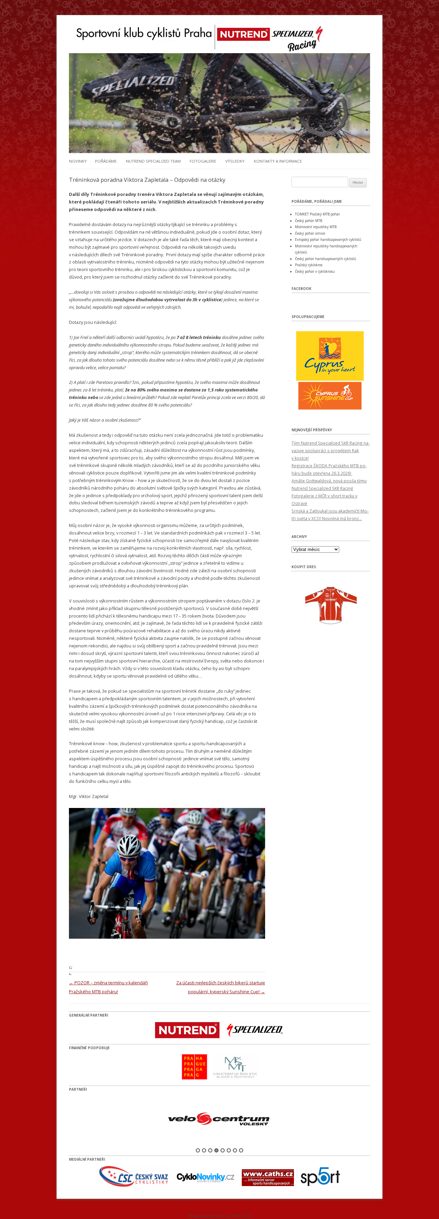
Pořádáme (106, 161)
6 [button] (229, 1150)
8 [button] (241, 1150)
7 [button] (235, 1150)
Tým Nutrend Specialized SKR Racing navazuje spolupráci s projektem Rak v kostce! (331, 450)
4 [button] (216, 1150)
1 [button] (198, 1150)
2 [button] (204, 1150)
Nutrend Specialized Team (153, 161)
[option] (219, 1119)
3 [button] (210, 1150)
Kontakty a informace (278, 161)
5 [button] (223, 1150)
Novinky (78, 161)
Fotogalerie (203, 161)
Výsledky (235, 161)
